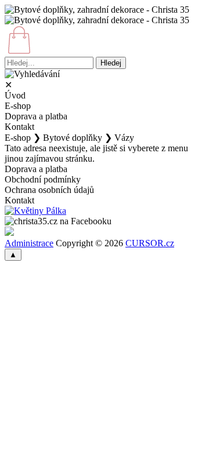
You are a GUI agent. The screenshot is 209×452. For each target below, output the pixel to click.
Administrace (29, 243)
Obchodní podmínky (43, 179)
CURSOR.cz (149, 243)
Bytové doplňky (72, 138)
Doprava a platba (36, 116)
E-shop (18, 106)
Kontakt (19, 127)
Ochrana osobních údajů (49, 190)
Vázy (124, 138)
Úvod (15, 95)
